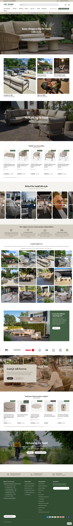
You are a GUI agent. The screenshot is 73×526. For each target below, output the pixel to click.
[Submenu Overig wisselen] (28, 8)
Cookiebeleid (41, 501)
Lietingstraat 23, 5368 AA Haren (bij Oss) (12, 483)
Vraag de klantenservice (30, 483)
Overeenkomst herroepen (43, 512)
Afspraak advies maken (30, 490)
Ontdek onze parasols (42, 205)
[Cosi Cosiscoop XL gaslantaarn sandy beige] (50, 406)
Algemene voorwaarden (43, 503)
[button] (68, 4)
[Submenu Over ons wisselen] (35, 8)
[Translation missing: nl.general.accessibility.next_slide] (3, 205)
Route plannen (19, 378)
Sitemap (40, 509)
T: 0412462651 (27, 494)
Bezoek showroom (29, 488)
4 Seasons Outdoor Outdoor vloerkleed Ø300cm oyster (35, 416)
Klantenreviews (53, 8)
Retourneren (41, 490)
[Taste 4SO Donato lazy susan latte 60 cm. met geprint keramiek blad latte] (9, 406)
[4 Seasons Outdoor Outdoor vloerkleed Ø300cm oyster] (36, 406)
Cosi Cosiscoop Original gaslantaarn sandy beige (63, 415)
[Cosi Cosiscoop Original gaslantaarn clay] (23, 406)
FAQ (58, 0)
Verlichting (43, 8)
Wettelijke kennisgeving (43, 496)
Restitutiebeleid (41, 488)
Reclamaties (41, 494)
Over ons (32, 8)
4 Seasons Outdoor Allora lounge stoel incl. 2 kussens (49, 165)
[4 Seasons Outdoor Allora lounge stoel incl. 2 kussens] (50, 156)
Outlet (38, 8)
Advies (5, 10)
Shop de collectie (36, 40)
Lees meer (30, 452)
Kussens (14, 8)
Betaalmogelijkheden (43, 485)
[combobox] (39, 5)
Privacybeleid (41, 498)
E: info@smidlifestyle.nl (29, 492)
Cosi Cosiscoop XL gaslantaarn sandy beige (49, 415)
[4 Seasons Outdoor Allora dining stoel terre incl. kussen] (36, 156)
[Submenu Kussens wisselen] (17, 8)
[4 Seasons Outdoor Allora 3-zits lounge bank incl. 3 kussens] (9, 156)
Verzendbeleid (41, 483)
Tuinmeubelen (7, 8)
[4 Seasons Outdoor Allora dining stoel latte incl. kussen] (23, 156)
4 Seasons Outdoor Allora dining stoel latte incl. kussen (22, 165)
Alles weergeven (36, 147)
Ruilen (39, 492)
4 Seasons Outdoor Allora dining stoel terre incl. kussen (36, 165)
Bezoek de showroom (36, 124)
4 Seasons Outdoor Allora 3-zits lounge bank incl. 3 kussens (9, 165)
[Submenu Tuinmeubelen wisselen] (11, 8)
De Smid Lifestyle (8, 521)
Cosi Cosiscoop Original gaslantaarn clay (22, 415)
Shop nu (23, 206)
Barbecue (21, 8)
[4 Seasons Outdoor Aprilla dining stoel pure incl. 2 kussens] (63, 156)
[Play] (6, 217)
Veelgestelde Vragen (42, 505)
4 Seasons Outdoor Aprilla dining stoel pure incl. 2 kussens (63, 165)
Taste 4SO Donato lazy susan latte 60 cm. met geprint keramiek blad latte (9, 416)
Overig (26, 8)
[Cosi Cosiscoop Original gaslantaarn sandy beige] (63, 406)
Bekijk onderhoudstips (29, 485)
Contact (10, 378)
